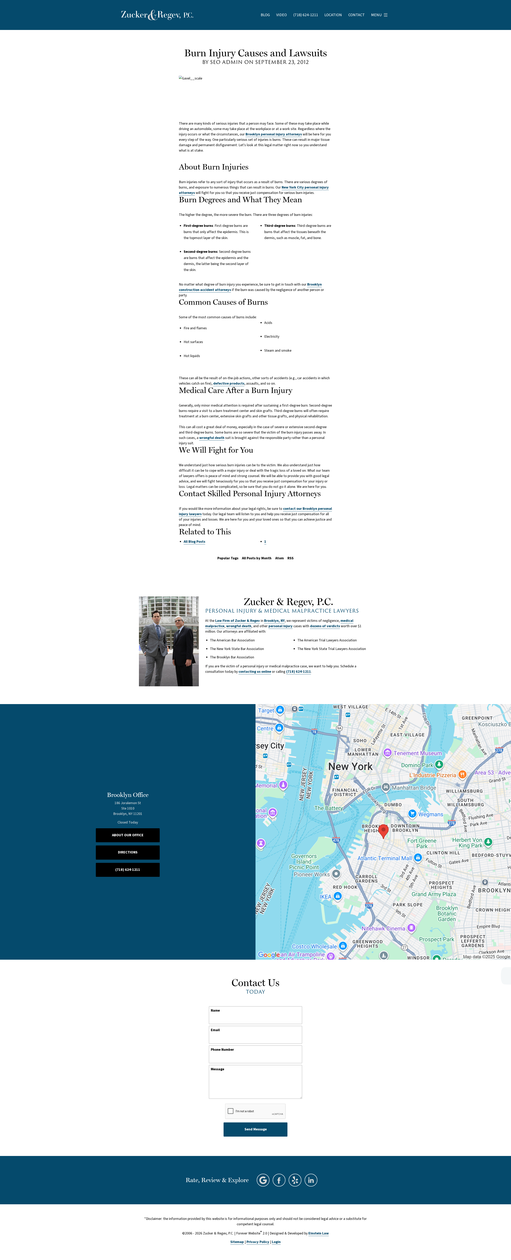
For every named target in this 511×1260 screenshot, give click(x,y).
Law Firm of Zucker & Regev (237, 620)
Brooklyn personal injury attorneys (274, 134)
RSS (290, 558)
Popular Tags (227, 558)
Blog (265, 15)
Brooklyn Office (128, 795)
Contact (356, 15)
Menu (376, 15)
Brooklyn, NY (274, 620)
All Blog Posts (194, 541)
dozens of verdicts (325, 626)
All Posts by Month (256, 558)
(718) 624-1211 (298, 671)
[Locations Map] (383, 831)
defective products (228, 383)
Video (281, 15)
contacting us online (255, 671)
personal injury (280, 626)
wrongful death (211, 437)
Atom (279, 558)
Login (276, 1241)
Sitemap (237, 1241)
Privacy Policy (258, 1241)
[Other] (295, 1180)
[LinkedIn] (311, 1180)
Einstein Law (318, 1233)
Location (333, 15)
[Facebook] (279, 1180)
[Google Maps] (263, 1180)
